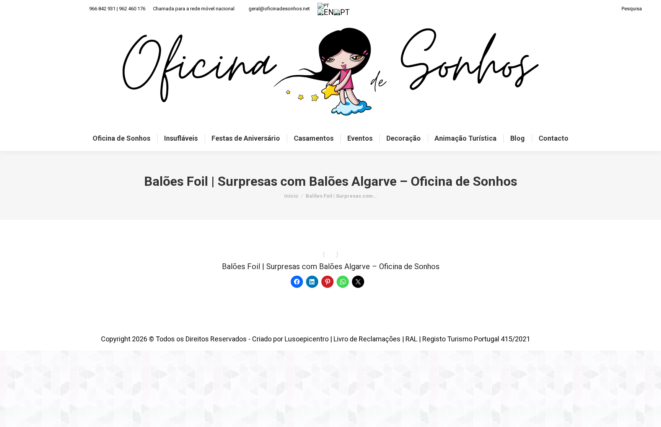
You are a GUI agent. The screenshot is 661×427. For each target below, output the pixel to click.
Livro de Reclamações (367, 339)
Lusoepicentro (307, 339)
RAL (411, 339)
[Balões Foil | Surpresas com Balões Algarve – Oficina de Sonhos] (330, 255)
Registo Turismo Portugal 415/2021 (476, 339)
